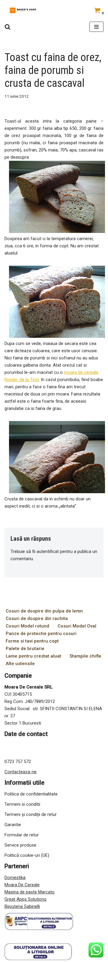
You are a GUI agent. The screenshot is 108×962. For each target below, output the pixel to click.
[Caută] (7, 27)
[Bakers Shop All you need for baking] (22, 10)
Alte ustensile (20, 663)
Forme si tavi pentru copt (32, 641)
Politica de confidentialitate (31, 794)
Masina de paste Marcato (29, 892)
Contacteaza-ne (20, 771)
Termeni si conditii (22, 804)
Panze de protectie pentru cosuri (41, 633)
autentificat (48, 551)
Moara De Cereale (22, 884)
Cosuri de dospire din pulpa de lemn (44, 611)
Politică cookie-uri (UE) (26, 855)
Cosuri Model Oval (77, 626)
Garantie (12, 824)
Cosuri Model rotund (27, 626)
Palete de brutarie (25, 648)
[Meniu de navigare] (96, 27)
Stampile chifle (85, 656)
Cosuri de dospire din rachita (37, 618)
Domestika (15, 877)
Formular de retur (21, 835)
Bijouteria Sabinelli (22, 906)
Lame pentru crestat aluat (33, 656)
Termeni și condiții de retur (30, 814)
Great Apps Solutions (25, 899)
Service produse (20, 845)
